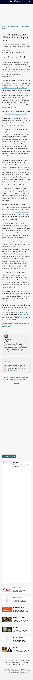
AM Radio (10, 377)
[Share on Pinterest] (20, 57)
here (14, 370)
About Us (11, 660)
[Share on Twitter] (4, 57)
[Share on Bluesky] (16, 57)
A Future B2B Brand (19, 660)
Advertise (10, 662)
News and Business (13, 26)
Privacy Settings (23, 666)
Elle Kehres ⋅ (7, 51)
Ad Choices (24, 662)
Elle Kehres (7, 339)
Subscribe (27, 660)
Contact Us (4, 660)
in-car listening (19, 379)
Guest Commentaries (18, 617)
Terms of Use (17, 662)
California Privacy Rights (12, 666)
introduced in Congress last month (16, 114)
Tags (6, 662)
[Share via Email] (24, 57)
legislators (13, 209)
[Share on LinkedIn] (12, 57)
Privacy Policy (22, 664)
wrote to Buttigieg (17, 293)
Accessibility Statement (11, 664)
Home (4, 26)
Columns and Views (18, 607)
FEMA (11, 379)
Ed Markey (17, 377)
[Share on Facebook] (8, 57)
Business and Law (18, 588)
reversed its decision (22, 212)
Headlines (15, 462)
